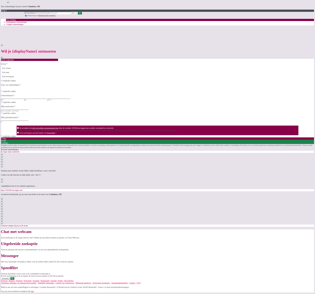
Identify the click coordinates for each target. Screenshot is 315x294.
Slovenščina (68, 281)
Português (28, 281)
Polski (60, 281)
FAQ (139, 283)
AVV (41, 133)
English (54, 281)
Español (36, 281)
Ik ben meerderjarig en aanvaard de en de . (38, 133)
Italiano (12, 281)
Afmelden (5, 278)
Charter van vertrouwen (64, 283)
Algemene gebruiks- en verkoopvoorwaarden (19, 283)
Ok (12, 278)
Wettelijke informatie (46, 283)
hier (32, 291)
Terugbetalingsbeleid (119, 283)
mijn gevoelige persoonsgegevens (45, 128)
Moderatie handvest (83, 283)
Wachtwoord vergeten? (47, 15)
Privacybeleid (51, 133)
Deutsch (19, 281)
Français (4, 281)
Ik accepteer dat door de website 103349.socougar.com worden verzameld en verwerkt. (67, 128)
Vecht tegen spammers (101, 283)
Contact (132, 283)
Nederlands (44, 281)
